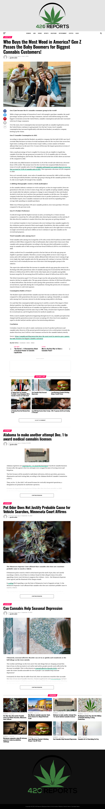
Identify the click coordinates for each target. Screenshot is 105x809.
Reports (46, 33)
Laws (34, 33)
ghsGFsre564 (13, 58)
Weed (33, 342)
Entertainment (63, 33)
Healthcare (54, 33)
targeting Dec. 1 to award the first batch (35, 466)
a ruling (10, 583)
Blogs (77, 33)
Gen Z (28, 342)
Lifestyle (71, 33)
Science (40, 33)
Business (28, 33)
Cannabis (23, 342)
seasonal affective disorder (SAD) (46, 668)
